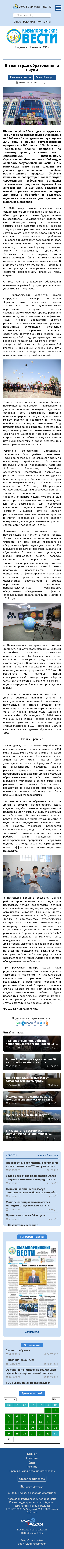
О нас (17, 21)
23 (55, 1427)
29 (47, 1433)
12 (24, 1422)
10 (8, 1422)
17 (8, 1427)
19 (24, 1427)
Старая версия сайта (32, 1478)
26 (24, 1433)
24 (8, 1433)
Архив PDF (32, 1332)
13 (32, 1422)
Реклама (29, 21)
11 (16, 1422)
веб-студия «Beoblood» (32, 1543)
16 (55, 1422)
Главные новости (20, 77)
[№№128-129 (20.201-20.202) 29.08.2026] (32, 1284)
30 (55, 1433)
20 (32, 1427)
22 (47, 1427)
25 (16, 1433)
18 (16, 1427)
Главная (32, 1453)
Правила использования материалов (32, 1471)
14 (40, 1422)
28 (40, 1433)
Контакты (44, 21)
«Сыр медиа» (35, 1533)
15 (47, 1422)
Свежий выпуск (45, 77)
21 (40, 1427)
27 (32, 1433)
